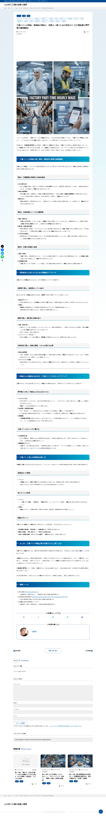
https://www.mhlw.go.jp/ (31, 592)
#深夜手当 (37, 21)
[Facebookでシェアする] (38, 617)
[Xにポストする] (24, 617)
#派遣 (31, 21)
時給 (28, 15)
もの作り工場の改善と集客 (15, 5)
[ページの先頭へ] (101, 811)
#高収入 (58, 21)
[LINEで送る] (67, 617)
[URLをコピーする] (82, 617)
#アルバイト (20, 18)
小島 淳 (34, 631)
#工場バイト (62, 18)
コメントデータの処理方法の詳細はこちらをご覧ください (66, 726)
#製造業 (51, 21)
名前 (15, 703)
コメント (16, 684)
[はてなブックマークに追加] (53, 617)
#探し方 (76, 18)
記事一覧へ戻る (53, 650)
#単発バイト (44, 18)
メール (16, 709)
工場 (24, 15)
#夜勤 (51, 18)
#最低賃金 (19, 21)
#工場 (56, 18)
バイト (19, 15)
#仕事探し (37, 18)
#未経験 (26, 21)
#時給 (82, 18)
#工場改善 (70, 18)
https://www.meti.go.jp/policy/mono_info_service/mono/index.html (49, 597)
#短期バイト (44, 21)
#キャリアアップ (28, 18)
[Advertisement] (53, 48)
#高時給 (63, 21)
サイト (15, 716)
